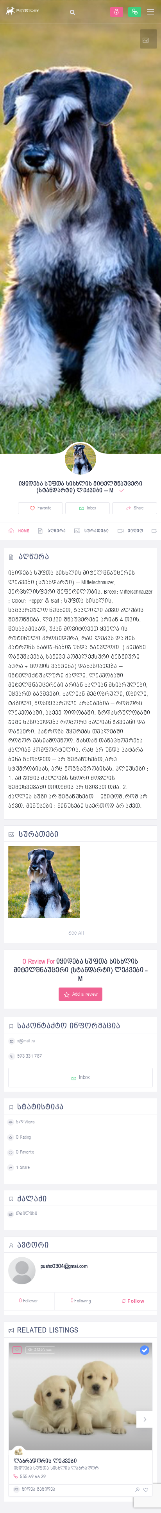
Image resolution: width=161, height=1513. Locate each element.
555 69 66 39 (33, 1476)
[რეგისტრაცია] (134, 12)
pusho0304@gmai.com (64, 1266)
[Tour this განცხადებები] (148, 39)
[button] (144, 1419)
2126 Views (43, 1350)
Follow (135, 1301)
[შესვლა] (116, 12)
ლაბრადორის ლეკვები (45, 1461)
